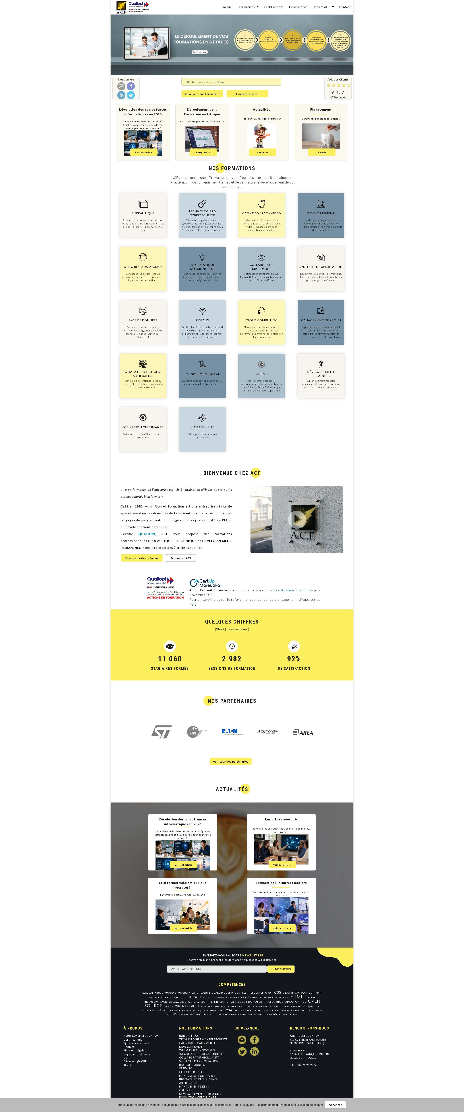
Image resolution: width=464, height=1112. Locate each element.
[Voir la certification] (164, 591)
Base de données (192, 1064)
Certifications (274, 7)
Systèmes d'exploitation (198, 1061)
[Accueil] (135, 7)
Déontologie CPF (135, 1061)
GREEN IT (185, 1090)
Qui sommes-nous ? (137, 1043)
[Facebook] (131, 86)
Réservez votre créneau (142, 558)
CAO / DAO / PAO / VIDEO (197, 1043)
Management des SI (194, 1086)
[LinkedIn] (254, 1051)
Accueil (228, 7)
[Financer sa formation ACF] (232, 45)
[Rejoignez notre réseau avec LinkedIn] (121, 95)
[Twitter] (242, 1051)
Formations (247, 7)
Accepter (335, 1104)
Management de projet (197, 1075)
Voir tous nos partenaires (230, 761)
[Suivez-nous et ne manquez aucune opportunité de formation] (131, 95)
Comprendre (203, 152)
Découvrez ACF (181, 558)
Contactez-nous (247, 94)
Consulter (262, 152)
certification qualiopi (291, 590)
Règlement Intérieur (137, 1054)
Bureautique (189, 1035)
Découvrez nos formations (202, 94)
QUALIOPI (146, 534)
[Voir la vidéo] (296, 519)
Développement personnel (200, 1093)
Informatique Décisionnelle (201, 1053)
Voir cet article (144, 152)
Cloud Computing (193, 1072)
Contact (345, 7)
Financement (298, 7)
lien (192, 604)
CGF (126, 1057)
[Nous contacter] (121, 86)
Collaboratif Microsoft (199, 1057)
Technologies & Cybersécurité (203, 1039)
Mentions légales (135, 1050)
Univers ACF (321, 7)
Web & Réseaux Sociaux (197, 1050)
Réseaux (185, 1068)
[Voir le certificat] (205, 583)
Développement (191, 1046)
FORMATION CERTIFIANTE (197, 1097)
